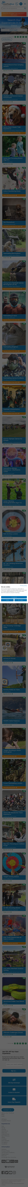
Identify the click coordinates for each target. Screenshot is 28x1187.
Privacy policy (23, 585)
